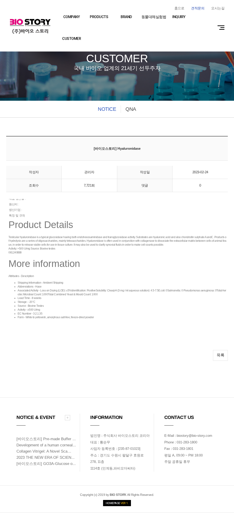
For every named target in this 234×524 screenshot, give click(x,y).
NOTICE (107, 109)
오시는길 (217, 8)
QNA (130, 109)
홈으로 (179, 8)
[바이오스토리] (30, 26)
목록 (220, 355)
